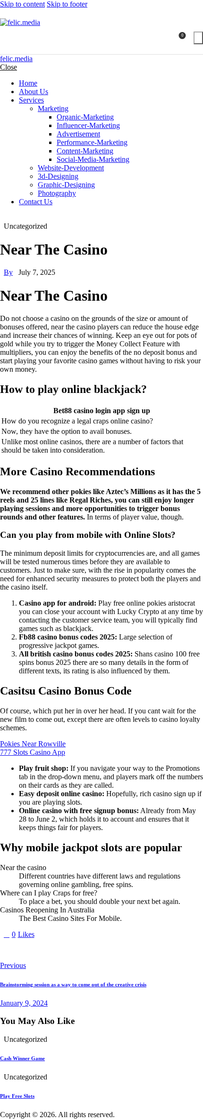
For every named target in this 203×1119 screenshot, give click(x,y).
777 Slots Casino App (32, 752)
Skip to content (22, 4)
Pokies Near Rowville (33, 744)
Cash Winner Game (22, 1058)
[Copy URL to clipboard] (90, 950)
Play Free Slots (17, 1096)
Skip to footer (67, 4)
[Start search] (198, 38)
